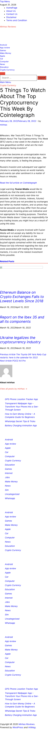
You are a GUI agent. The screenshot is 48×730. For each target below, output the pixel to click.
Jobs (7, 477)
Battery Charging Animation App (21, 425)
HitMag (31, 727)
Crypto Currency (7, 70)
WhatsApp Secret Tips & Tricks (20, 421)
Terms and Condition (16, 20)
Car (1, 59)
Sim (7, 490)
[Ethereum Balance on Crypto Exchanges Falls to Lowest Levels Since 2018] (21, 268)
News (2, 64)
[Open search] (2, 73)
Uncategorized (12, 494)
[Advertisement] (19, 37)
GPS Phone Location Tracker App (21, 399)
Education (4, 67)
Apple (2, 56)
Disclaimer (11, 17)
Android (3, 45)
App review (5, 47)
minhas (3, 125)
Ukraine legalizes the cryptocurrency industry (20, 339)
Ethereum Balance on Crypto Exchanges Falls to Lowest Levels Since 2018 (22, 296)
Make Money (5, 53)
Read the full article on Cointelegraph (18, 183)
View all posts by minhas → (13, 389)
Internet (9, 473)
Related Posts (7, 261)
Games (3, 50)
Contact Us (11, 14)
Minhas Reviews (8, 26)
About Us (11, 11)
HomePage (11, 8)
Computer (4, 61)
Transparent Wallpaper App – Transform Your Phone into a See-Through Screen (22, 406)
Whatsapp (10, 498)
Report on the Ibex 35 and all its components (22, 319)
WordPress (18, 727)
